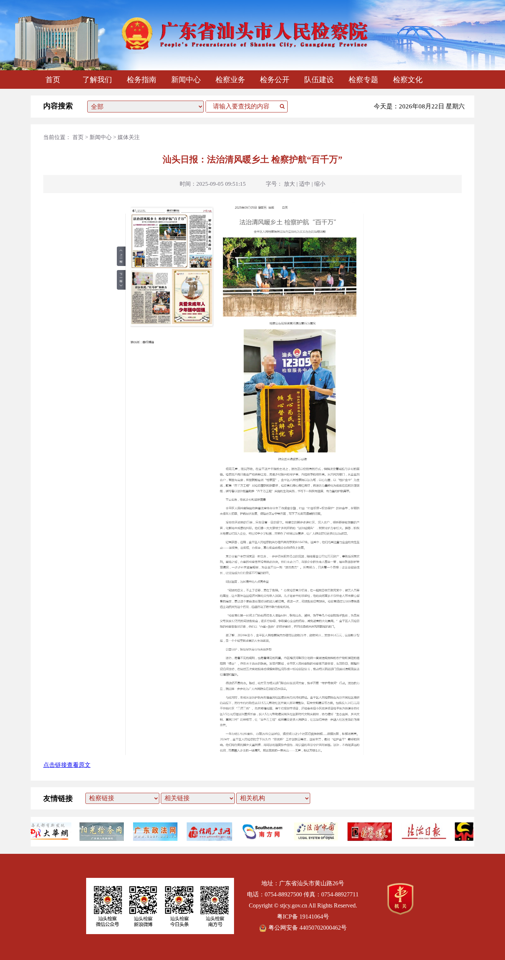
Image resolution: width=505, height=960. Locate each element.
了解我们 (97, 79)
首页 (52, 79)
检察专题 (363, 79)
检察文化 (408, 79)
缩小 (319, 184)
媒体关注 (129, 137)
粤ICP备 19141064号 (303, 916)
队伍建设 (319, 79)
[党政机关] (400, 913)
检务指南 (141, 79)
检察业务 (230, 79)
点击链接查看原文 (67, 765)
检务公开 (274, 79)
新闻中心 (186, 79)
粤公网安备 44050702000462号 (307, 927)
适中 (304, 184)
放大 (289, 184)
